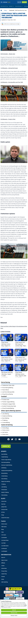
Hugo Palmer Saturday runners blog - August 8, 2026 (20, 374)
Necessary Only (14, 612)
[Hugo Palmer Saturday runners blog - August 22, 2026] (7, 337)
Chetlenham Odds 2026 (8, 385)
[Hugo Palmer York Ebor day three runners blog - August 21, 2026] (21, 337)
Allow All (14, 610)
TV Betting (4, 420)
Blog (5, 10)
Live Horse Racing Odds (8, 392)
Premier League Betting (8, 402)
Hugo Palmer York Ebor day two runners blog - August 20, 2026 (7, 359)
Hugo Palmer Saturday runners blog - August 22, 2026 (5, 344)
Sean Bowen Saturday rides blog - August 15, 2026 (7, 374)
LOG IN (19, 2)
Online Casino (5, 430)
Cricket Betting (6, 422)
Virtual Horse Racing (7, 394)
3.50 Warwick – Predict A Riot (8, 119)
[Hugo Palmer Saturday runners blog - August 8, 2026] (21, 367)
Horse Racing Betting (7, 387)
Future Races (5, 390)
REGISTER (24, 2)
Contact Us (6, 446)
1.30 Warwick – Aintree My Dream (9, 68)
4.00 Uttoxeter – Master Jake (8, 54)
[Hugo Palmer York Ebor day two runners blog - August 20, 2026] (7, 352)
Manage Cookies (14, 615)
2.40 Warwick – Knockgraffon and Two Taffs (12, 82)
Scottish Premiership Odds (9, 406)
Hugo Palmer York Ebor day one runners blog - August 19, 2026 (21, 359)
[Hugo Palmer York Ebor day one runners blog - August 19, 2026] (21, 352)
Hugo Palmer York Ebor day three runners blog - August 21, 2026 (21, 344)
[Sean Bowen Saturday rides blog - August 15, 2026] (7, 367)
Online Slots (5, 434)
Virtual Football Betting (8, 408)
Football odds (5, 399)
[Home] (1, 10)
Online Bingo (5, 428)
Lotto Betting (5, 413)
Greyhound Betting (7, 416)
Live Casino (5, 432)
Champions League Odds (8, 404)
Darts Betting (5, 418)
